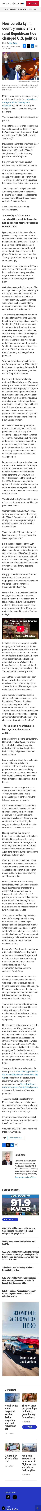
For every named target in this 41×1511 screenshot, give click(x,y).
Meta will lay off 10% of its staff (11, 1458)
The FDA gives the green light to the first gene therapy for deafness (29, 1411)
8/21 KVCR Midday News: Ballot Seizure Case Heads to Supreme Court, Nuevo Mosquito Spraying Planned (18, 1231)
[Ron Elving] (7, 1158)
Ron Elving (13, 43)
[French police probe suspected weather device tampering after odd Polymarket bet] (12, 1397)
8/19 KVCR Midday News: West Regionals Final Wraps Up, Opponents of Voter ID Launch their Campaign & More (19, 1280)
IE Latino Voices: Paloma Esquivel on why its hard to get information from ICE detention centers (19, 1293)
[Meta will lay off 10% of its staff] (12, 1447)
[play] (3, 1508)
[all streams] (38, 1508)
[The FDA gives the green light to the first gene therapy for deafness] (29, 1397)
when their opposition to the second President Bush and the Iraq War (20, 1074)
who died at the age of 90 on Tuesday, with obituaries (19, 102)
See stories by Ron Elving (25, 1177)
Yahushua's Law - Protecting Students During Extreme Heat (17, 1268)
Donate (34, 3)
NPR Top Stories (15, 1138)
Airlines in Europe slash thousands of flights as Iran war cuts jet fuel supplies (29, 1463)
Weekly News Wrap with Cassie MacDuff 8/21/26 (18, 1242)
